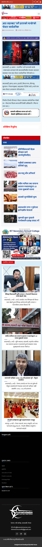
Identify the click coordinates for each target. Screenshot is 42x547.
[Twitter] (21, 533)
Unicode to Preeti (7, 473)
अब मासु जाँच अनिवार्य (26, 173)
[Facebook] (17, 533)
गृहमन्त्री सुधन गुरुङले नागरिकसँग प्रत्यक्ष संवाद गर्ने (28, 219)
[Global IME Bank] (21, 95)
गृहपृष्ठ (3, 466)
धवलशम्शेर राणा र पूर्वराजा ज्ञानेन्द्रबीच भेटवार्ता (28, 209)
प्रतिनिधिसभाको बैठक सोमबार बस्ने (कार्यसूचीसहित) (26, 152)
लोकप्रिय (6, 138)
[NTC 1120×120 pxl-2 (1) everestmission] (21, 78)
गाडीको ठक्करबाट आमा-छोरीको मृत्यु (27, 164)
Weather (4, 483)
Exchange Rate (6, 479)
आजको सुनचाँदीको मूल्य (27, 197)
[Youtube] (25, 533)
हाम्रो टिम (4, 469)
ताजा (5, 142)
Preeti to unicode (7, 476)
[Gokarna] (21, 114)
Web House (34, 545)
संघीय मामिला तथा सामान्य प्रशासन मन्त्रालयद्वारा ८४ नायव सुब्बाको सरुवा (28, 186)
